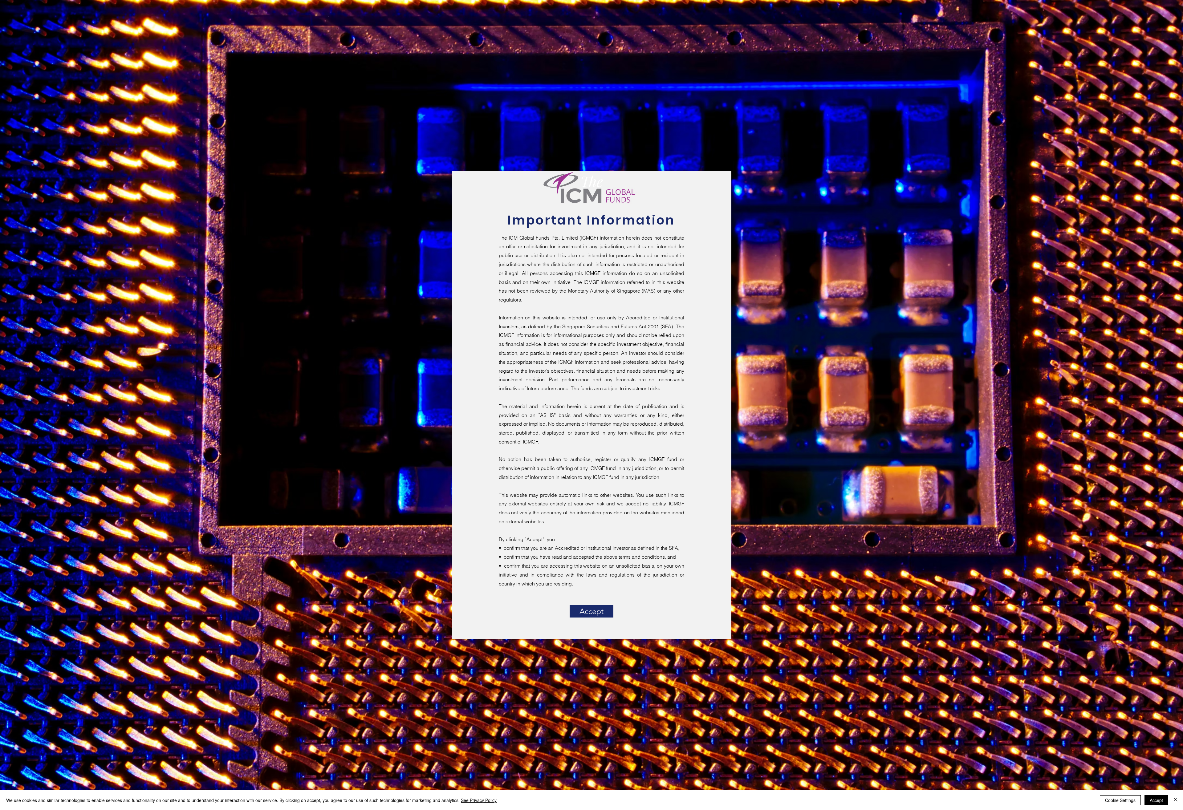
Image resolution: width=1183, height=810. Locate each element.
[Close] (1175, 800)
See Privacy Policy (479, 800)
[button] (591, 611)
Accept (1156, 800)
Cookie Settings (1120, 800)
